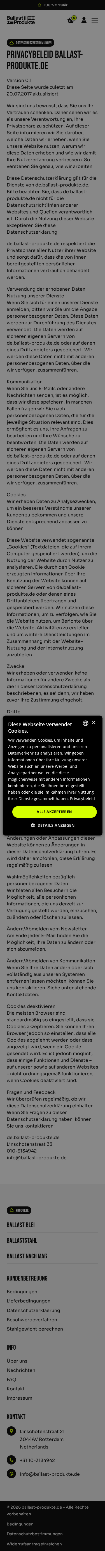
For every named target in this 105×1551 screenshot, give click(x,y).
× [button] (93, 723)
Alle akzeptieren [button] (54, 811)
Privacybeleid (82, 798)
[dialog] (52, 775)
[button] (52, 825)
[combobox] (85, 723)
